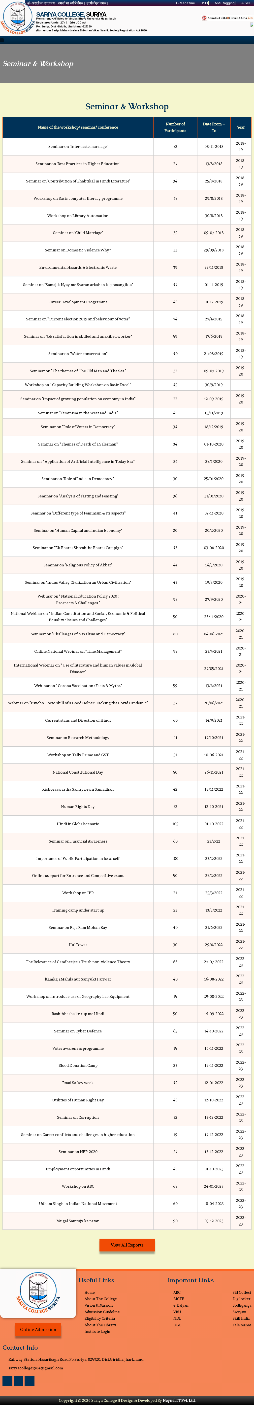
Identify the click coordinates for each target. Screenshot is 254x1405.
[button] (2, 40)
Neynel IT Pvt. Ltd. (179, 1400)
